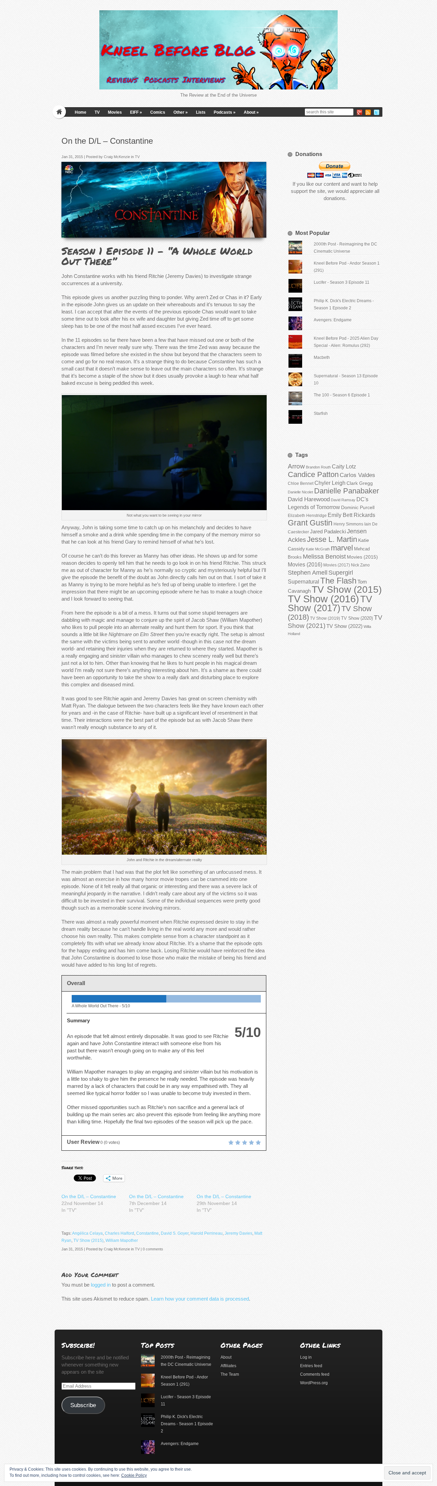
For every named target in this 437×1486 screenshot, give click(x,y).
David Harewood (309, 499)
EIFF (136, 112)
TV (97, 112)
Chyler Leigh (330, 483)
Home (80, 112)
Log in (306, 1357)
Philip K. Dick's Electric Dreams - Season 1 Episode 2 (187, 1423)
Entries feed (311, 1365)
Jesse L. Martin (332, 539)
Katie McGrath (318, 549)
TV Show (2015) (88, 1240)
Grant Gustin (310, 522)
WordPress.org (314, 1382)
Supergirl (340, 572)
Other (180, 112)
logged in (101, 1285)
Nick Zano (360, 565)
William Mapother (121, 1240)
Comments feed (314, 1374)
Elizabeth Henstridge (307, 515)
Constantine (147, 1233)
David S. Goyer (174, 1233)
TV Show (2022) (344, 626)
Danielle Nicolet (300, 492)
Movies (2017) (336, 565)
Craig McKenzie (117, 157)
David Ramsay (343, 500)
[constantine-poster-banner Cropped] (259, 230)
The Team (230, 1374)
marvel (342, 548)
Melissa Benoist (324, 556)
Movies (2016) (305, 564)
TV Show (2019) (325, 618)
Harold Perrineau (207, 1233)
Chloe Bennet (300, 483)
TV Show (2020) (357, 618)
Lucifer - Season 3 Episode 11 (341, 282)
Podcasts (225, 112)
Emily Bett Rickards (351, 515)
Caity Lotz (344, 466)
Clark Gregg (360, 483)
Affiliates (228, 1365)
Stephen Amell (307, 572)
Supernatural (303, 582)
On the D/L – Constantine (88, 1196)
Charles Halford (119, 1233)
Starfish (321, 413)
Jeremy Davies (238, 1233)
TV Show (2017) (330, 603)
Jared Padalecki (328, 531)
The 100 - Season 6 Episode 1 (342, 395)
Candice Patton (313, 474)
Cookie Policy (134, 1475)
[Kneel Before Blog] (218, 49)
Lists (201, 112)
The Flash (338, 580)
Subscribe (83, 1405)
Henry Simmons (348, 524)
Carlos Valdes (357, 475)
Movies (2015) (362, 557)
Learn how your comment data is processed (200, 1299)
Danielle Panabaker (346, 491)
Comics (157, 112)
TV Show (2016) (323, 598)
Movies (115, 112)
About (251, 112)
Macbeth (322, 357)
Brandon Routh (318, 467)
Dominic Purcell (358, 507)
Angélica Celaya (87, 1233)
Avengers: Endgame (333, 320)
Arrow (296, 466)
